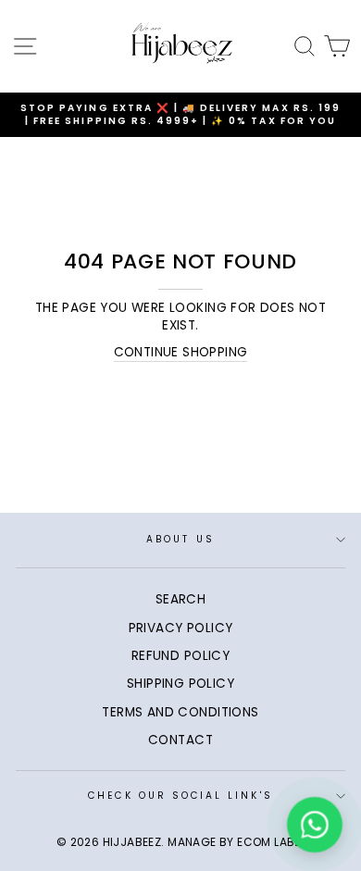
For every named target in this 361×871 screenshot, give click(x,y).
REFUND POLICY (180, 656)
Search (180, 599)
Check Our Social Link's (180, 796)
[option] (180, 115)
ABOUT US (180, 539)
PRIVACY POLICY (181, 628)
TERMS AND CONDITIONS (180, 712)
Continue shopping (181, 352)
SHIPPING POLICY (180, 683)
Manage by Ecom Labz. (236, 842)
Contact (180, 740)
